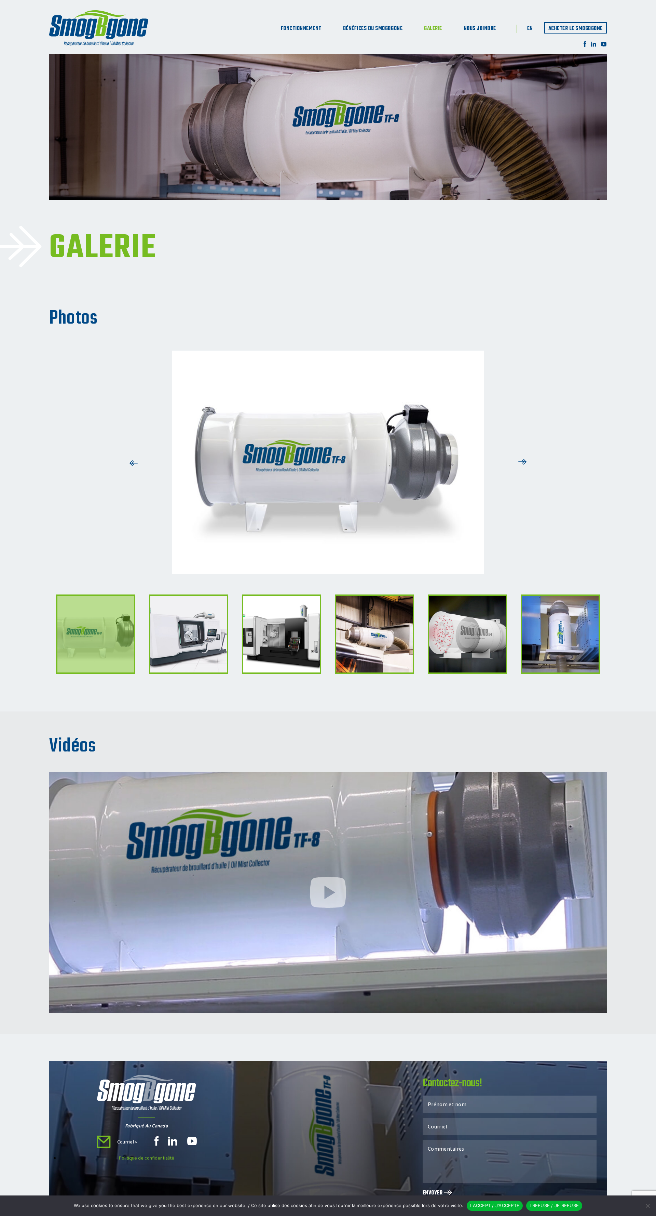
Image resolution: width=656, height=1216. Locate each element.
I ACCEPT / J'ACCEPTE (494, 1205)
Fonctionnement (301, 29)
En (530, 29)
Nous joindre (480, 29)
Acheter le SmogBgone (575, 29)
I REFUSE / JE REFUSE (554, 1205)
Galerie (433, 29)
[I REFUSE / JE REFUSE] (647, 1205)
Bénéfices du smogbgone (372, 29)
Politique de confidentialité (146, 1158)
